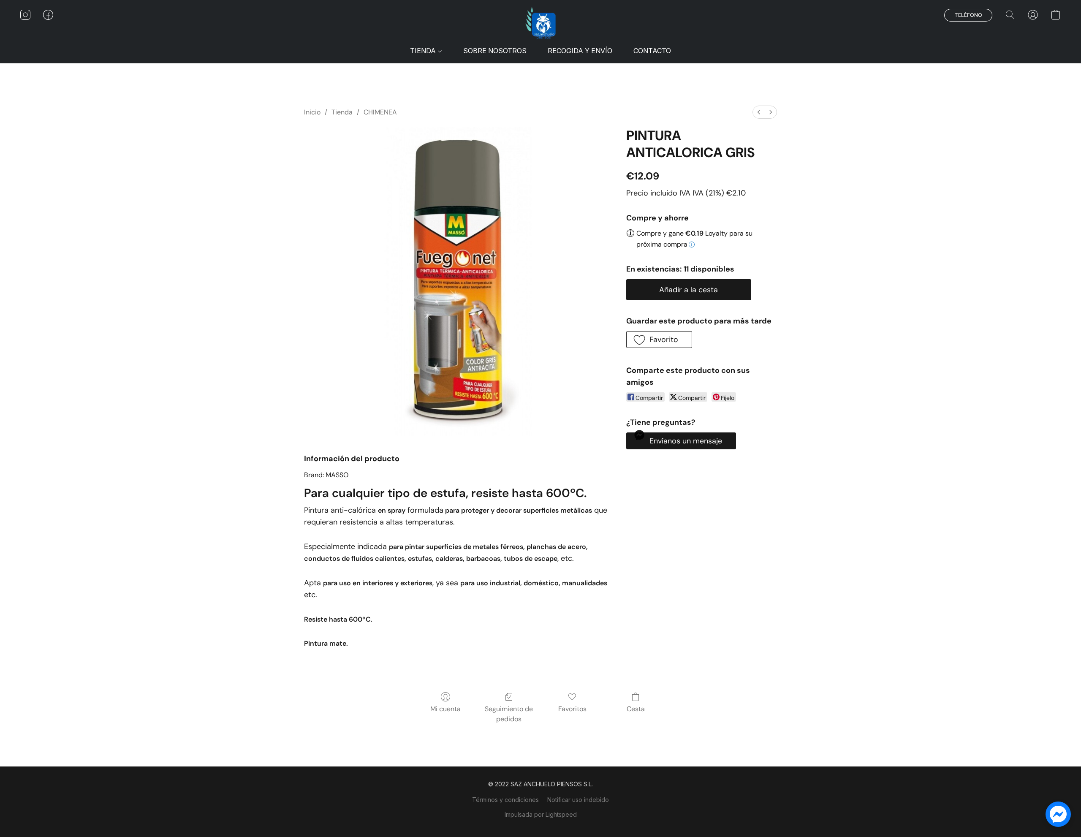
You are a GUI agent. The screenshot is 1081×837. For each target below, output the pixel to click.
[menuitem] (759, 112)
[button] (540, 23)
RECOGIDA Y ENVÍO (580, 50)
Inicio (312, 112)
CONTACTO (652, 50)
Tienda (342, 112)
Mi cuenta (445, 708)
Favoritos (572, 708)
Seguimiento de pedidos (509, 713)
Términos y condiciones (505, 799)
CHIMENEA (380, 112)
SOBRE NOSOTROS (495, 50)
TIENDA (423, 50)
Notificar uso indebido (578, 799)
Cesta (636, 708)
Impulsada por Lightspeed (541, 814)
